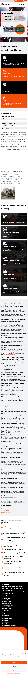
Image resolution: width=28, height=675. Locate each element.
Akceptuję (14, 662)
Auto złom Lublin (6, 606)
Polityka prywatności (10, 673)
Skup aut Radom (6, 620)
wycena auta (11, 17)
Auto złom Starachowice (8, 605)
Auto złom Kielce (6, 598)
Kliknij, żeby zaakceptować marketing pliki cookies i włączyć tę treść (14, 29)
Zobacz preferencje (14, 670)
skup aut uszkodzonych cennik (9, 354)
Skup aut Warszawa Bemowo (9, 625)
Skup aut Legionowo (7, 617)
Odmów (14, 666)
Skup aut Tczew (5, 507)
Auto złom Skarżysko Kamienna (10, 600)
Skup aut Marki (5, 622)
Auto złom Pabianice (7, 608)
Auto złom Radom (6, 601)
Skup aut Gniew (5, 510)
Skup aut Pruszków (6, 615)
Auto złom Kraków (6, 603)
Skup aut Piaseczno (7, 618)
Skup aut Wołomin (6, 624)
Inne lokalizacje (6, 610)
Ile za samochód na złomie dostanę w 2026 (13, 586)
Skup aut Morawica (5, 512)
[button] (26, 651)
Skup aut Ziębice (5, 508)
